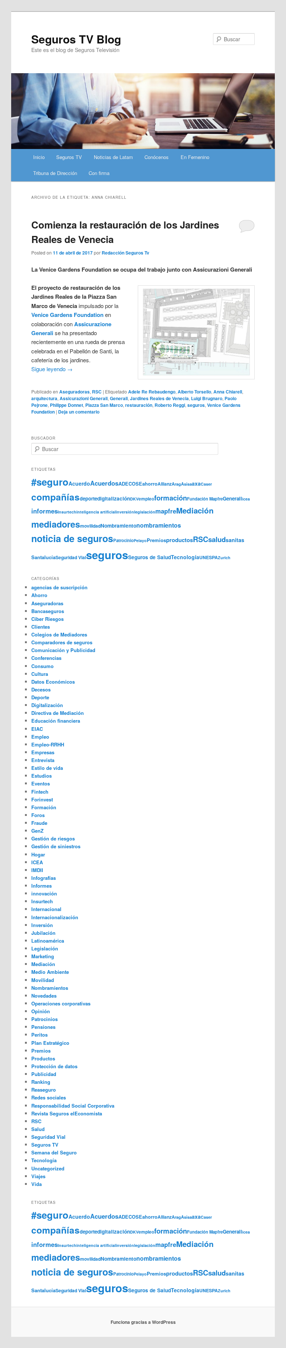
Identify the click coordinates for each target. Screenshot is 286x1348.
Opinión (40, 1011)
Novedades (44, 995)
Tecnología (185, 557)
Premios (156, 540)
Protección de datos (54, 1066)
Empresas (42, 752)
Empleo (40, 736)
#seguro (50, 482)
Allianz (165, 483)
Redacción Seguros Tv (125, 252)
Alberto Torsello (194, 391)
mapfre (165, 510)
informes (44, 510)
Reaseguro (43, 1089)
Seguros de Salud (149, 557)
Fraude (39, 822)
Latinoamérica (47, 940)
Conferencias (46, 657)
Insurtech (67, 512)
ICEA (37, 862)
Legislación (44, 948)
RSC (97, 391)
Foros (38, 815)
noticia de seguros (72, 538)
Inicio (39, 157)
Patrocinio (123, 540)
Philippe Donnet (66, 405)
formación (170, 498)
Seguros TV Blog (76, 39)
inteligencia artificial (96, 512)
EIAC (37, 728)
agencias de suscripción (59, 587)
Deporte (40, 697)
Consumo (42, 666)
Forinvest (42, 799)
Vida (36, 1183)
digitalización (113, 498)
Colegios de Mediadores (59, 634)
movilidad (90, 525)
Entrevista (42, 760)
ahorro (150, 483)
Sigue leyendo (52, 369)
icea (246, 499)
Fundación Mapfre (205, 499)
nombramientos (158, 525)
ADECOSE (130, 483)
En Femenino (195, 157)
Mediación (195, 510)
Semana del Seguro (54, 1152)
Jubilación (43, 932)
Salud (38, 1128)
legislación (144, 512)
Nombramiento (118, 525)
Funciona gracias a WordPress (143, 1322)
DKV (134, 499)
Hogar (38, 854)
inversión (125, 512)
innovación (44, 893)
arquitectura (44, 398)
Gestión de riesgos (53, 838)
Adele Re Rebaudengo (151, 391)
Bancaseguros (47, 611)
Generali (119, 398)
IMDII (37, 870)
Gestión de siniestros (55, 846)
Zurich (224, 557)
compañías (55, 496)
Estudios (41, 775)
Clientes (40, 626)
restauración (138, 405)
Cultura (39, 673)
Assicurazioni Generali (84, 398)
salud (217, 539)
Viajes (38, 1176)
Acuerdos (104, 483)
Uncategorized (47, 1168)
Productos (43, 1058)
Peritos (39, 1034)
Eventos (40, 783)
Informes (41, 885)
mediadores (55, 524)
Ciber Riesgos (47, 618)
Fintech (39, 791)
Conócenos (156, 157)
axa (196, 483)
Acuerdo (79, 483)
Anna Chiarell (227, 391)
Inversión (42, 925)
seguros (196, 405)
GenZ (37, 830)
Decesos (41, 689)
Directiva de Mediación (57, 712)
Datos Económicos (53, 681)
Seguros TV (69, 157)
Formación (43, 807)
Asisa (186, 484)
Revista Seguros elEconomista (66, 1113)
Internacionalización (54, 917)
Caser (206, 484)
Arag (176, 484)
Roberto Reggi (170, 405)
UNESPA (208, 557)
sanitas (235, 540)
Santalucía (43, 557)
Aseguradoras (74, 391)
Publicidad (43, 1074)
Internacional (46, 909)
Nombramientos (49, 987)
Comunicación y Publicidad (63, 650)
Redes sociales (48, 1097)
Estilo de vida (47, 767)
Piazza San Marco (104, 405)
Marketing (42, 956)
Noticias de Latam (113, 157)
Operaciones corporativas (60, 1003)
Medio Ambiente (50, 971)
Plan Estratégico (50, 1042)
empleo (146, 499)
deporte (88, 498)
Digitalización (47, 705)
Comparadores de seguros (61, 642)
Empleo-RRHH (47, 744)
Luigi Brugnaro (206, 398)
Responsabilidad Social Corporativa (72, 1105)
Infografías (43, 877)
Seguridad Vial (70, 557)
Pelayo (140, 540)
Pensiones (43, 1026)
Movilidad (42, 980)
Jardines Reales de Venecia (159, 398)
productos (179, 540)
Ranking (40, 1081)
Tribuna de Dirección (55, 172)
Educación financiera (55, 720)
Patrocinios (44, 1019)
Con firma (99, 172)
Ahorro (39, 595)
